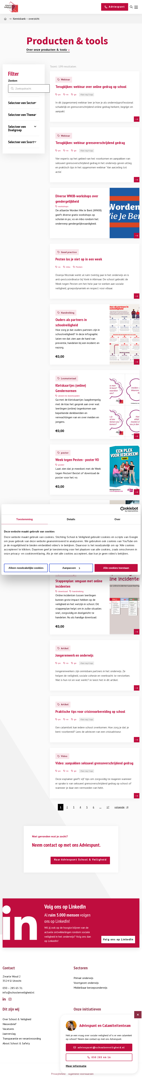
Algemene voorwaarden (81, 1073)
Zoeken (12, 80)
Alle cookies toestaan (116, 567)
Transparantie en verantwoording (22, 1038)
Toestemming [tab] (24, 519)
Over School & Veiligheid (17, 1019)
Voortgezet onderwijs (86, 982)
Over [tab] (117, 519)
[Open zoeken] (131, 7)
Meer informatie (76, 1066)
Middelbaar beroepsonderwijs (90, 987)
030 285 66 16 (101, 1057)
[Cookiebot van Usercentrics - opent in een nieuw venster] (123, 509)
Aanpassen (69, 567)
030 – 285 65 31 (13, 988)
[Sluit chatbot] (137, 1014)
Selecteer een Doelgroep (17, 128)
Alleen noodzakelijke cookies (25, 567)
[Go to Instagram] (11, 999)
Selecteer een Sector (21, 103)
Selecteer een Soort (21, 142)
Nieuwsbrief (9, 1024)
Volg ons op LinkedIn (118, 939)
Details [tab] (71, 519)
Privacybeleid (58, 1073)
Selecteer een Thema (21, 114)
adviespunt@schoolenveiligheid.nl (101, 1047)
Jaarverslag (9, 1033)
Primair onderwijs (83, 978)
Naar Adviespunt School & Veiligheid (80, 859)
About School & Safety (16, 1043)
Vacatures (8, 1029)
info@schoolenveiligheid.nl (18, 992)
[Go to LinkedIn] (5, 999)
